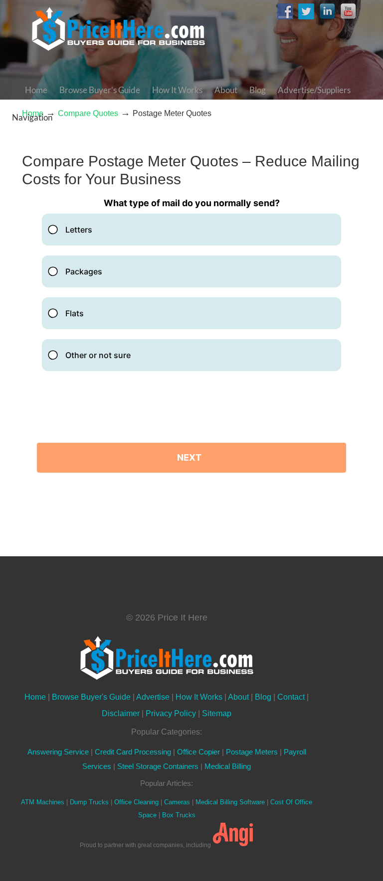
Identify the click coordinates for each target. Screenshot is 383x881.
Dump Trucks (89, 802)
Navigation (32, 117)
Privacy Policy (171, 713)
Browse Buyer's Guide (91, 696)
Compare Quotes (88, 113)
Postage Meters (252, 752)
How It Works (199, 696)
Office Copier (198, 752)
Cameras (177, 802)
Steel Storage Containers (157, 766)
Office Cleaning (136, 802)
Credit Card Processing (133, 752)
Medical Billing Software (230, 802)
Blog (263, 696)
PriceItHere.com (119, 29)
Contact (291, 696)
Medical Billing (227, 766)
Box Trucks (178, 815)
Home (35, 696)
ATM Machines (42, 802)
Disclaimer (121, 713)
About (238, 696)
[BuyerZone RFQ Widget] (191, 343)
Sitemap (216, 713)
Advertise (153, 696)
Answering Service (58, 752)
